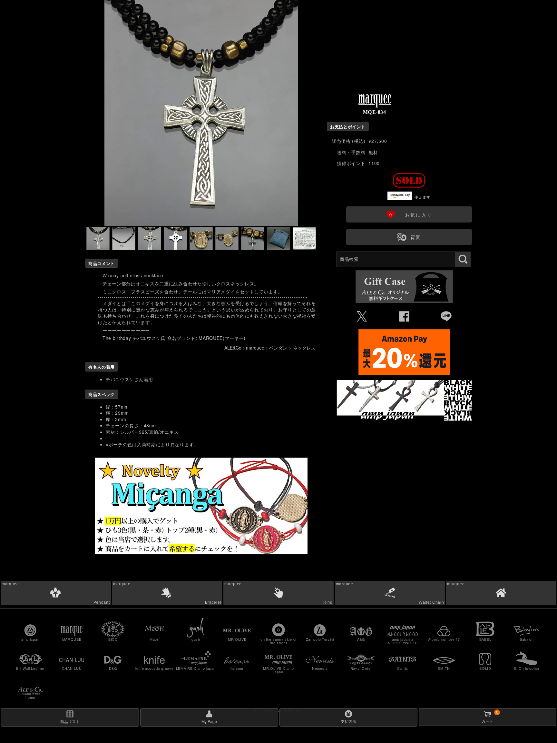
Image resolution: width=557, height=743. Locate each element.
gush (195, 639)
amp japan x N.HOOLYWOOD (403, 641)
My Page (209, 721)
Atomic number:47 (444, 639)
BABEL (485, 639)
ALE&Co (232, 347)
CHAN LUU (72, 668)
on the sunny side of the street (278, 641)
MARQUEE (72, 639)
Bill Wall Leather (30, 668)
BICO (113, 639)
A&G (361, 639)
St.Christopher (527, 668)
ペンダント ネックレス (292, 347)
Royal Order (361, 668)
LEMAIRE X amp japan (196, 668)
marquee (255, 347)
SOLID (485, 668)
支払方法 (348, 721)
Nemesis (319, 668)
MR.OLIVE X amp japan (278, 670)
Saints (402, 668)
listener (237, 668)
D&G (113, 668)
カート (490, 717)
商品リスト (70, 721)
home (30, 697)
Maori (155, 639)
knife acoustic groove (154, 668)
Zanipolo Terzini (320, 639)
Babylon (527, 639)
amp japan (30, 639)
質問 (409, 237)
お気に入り (409, 214)
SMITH (444, 668)
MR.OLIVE (237, 639)
